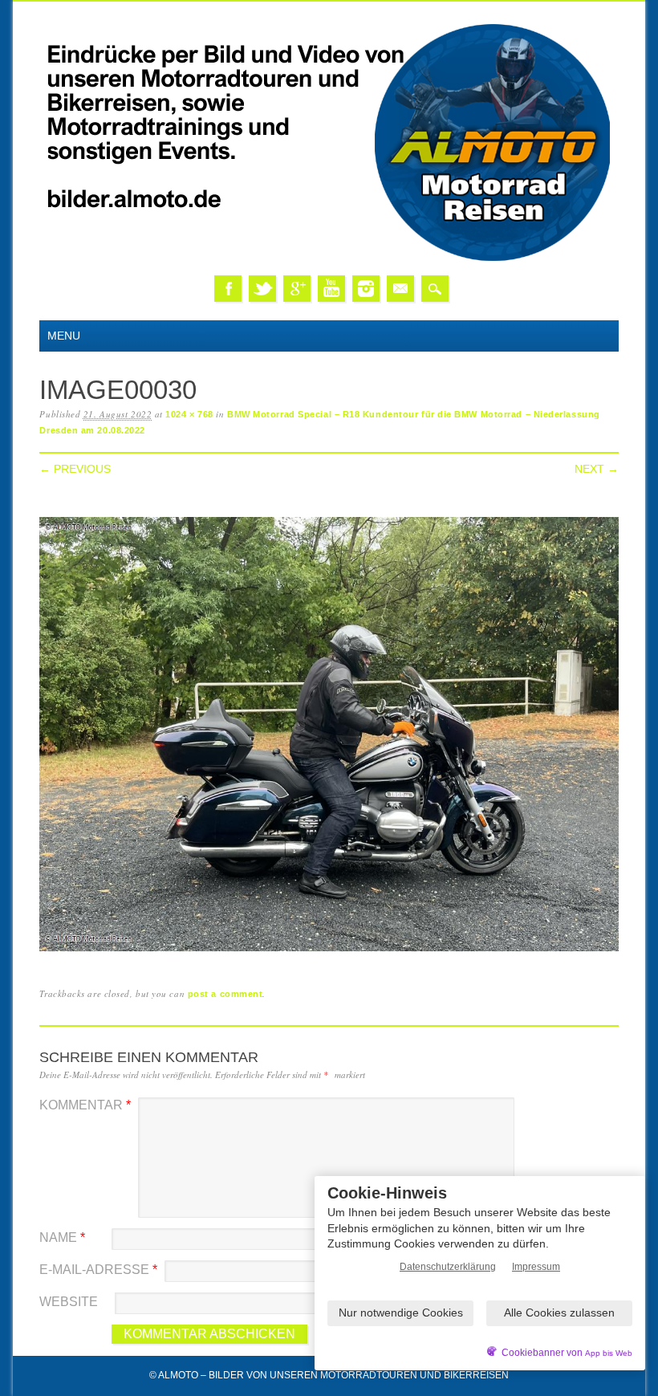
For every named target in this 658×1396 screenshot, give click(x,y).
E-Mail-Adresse (98, 1269)
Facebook (228, 288)
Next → (597, 468)
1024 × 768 (189, 414)
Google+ (297, 288)
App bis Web (608, 1353)
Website (68, 1301)
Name (62, 1237)
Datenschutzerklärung (448, 1266)
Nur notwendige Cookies (401, 1312)
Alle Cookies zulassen (559, 1312)
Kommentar (85, 1105)
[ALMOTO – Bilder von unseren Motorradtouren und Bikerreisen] (329, 259)
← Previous (75, 468)
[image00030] (328, 952)
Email (400, 288)
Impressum (536, 1266)
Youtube (331, 288)
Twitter (262, 288)
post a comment (225, 994)
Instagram (366, 288)
